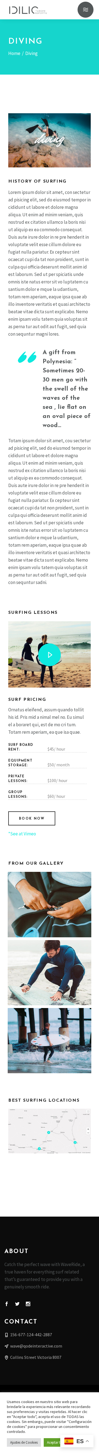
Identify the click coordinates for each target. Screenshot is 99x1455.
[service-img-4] (49, 1040)
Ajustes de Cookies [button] (24, 1442)
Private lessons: (18, 779)
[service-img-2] (49, 904)
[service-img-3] (49, 972)
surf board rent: (20, 747)
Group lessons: (18, 795)
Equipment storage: (20, 763)
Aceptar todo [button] (57, 1442)
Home (14, 53)
